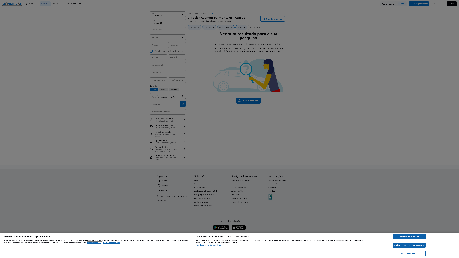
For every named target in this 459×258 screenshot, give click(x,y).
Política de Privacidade (111, 243)
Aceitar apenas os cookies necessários (409, 245)
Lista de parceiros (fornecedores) (208, 245)
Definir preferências (409, 253)
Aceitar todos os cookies (409, 237)
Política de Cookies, (94, 243)
